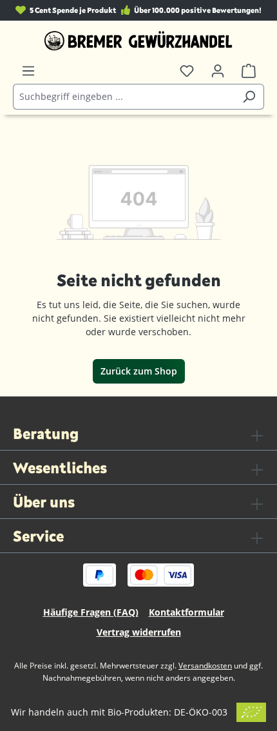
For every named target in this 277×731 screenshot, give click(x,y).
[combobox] (123, 97)
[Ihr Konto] (217, 71)
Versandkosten (205, 665)
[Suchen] (249, 97)
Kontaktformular (186, 612)
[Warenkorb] (248, 71)
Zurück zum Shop (138, 371)
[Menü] (28, 71)
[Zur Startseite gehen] (138, 40)
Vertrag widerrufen (139, 632)
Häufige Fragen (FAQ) (90, 612)
